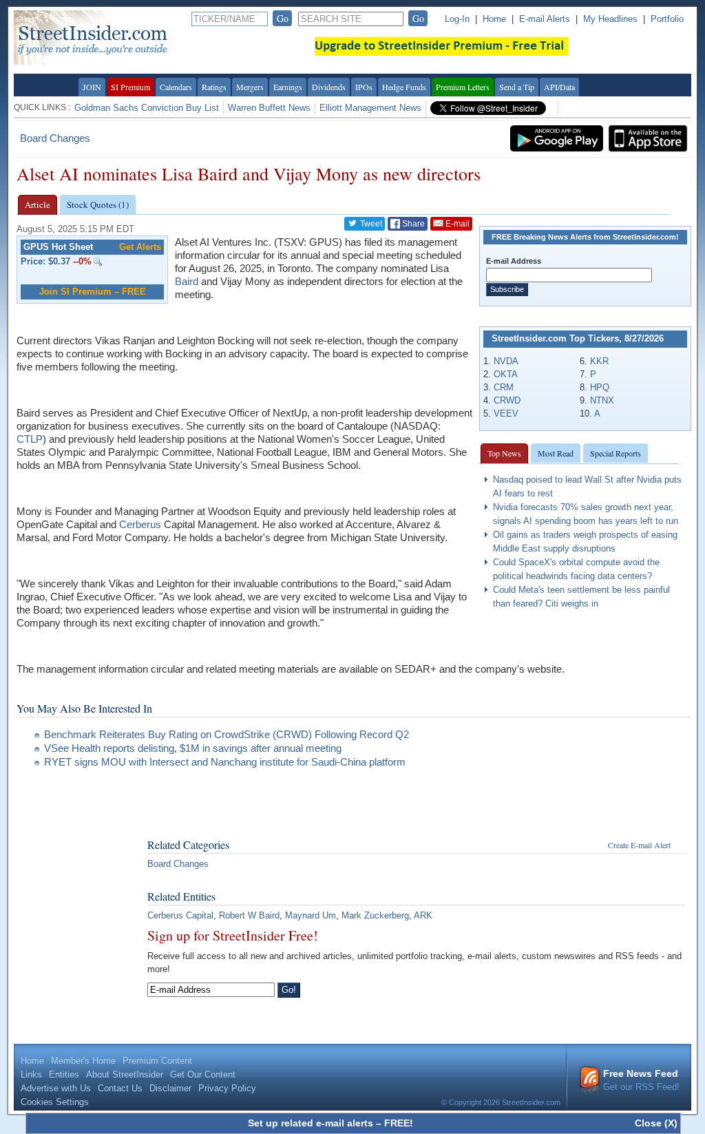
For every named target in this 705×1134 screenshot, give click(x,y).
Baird (186, 281)
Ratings (214, 86)
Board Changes (55, 138)
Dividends (329, 86)
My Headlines (610, 19)
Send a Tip (516, 86)
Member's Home (83, 1061)
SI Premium (130, 86)
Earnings (287, 86)
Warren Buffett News (269, 108)
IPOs (363, 86)
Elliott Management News (370, 108)
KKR (599, 361)
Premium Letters (463, 86)
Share (412, 224)
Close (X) (656, 1122)
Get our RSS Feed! (641, 1080)
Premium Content (157, 1061)
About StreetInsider (124, 1074)
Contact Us (120, 1088)
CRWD (507, 400)
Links (31, 1074)
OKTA (506, 374)
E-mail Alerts (544, 19)
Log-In (457, 19)
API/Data (559, 86)
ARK (423, 915)
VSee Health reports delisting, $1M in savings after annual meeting (192, 748)
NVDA (506, 361)
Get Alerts (140, 247)
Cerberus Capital (180, 915)
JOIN (92, 86)
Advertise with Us (56, 1088)
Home (494, 19)
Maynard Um (310, 915)
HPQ (599, 387)
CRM (504, 387)
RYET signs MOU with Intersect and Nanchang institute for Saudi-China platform (225, 762)
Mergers (250, 86)
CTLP (30, 439)
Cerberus (140, 524)
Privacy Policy (227, 1088)
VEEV (506, 413)
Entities (64, 1074)
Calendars (176, 86)
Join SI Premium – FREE (92, 291)
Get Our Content (202, 1074)
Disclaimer (170, 1088)
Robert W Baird (249, 915)
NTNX (602, 400)
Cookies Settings (55, 1102)
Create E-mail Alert (639, 844)
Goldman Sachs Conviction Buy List (146, 108)
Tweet (370, 224)
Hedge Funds (404, 86)
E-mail (456, 224)
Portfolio (667, 19)
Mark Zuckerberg (375, 915)
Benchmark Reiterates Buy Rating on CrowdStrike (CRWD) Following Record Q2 (226, 734)
